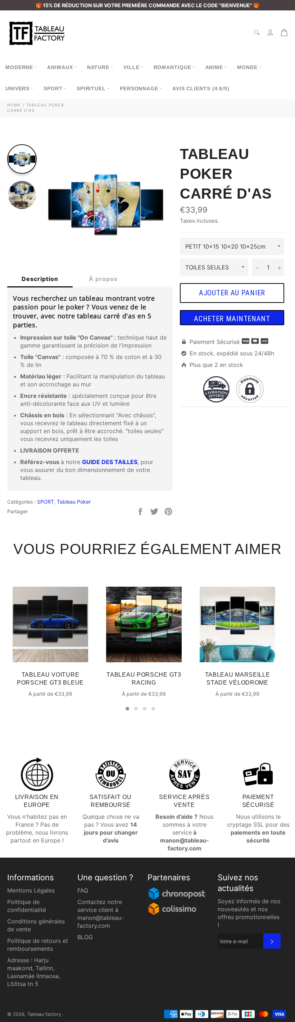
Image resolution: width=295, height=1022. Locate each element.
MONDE (247, 67)
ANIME (214, 67)
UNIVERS (17, 88)
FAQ (82, 890)
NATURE (98, 67)
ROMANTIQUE (172, 67)
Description (40, 278)
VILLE (131, 67)
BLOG (85, 937)
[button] (127, 708)
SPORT (53, 88)
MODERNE (19, 67)
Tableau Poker (74, 502)
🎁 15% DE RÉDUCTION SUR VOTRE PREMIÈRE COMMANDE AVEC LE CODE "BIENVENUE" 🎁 (147, 5)
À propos (103, 278)
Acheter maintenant (232, 318)
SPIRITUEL (91, 88)
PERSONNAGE (139, 88)
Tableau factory (45, 1014)
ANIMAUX (60, 67)
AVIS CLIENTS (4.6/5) (201, 88)
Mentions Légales (31, 890)
